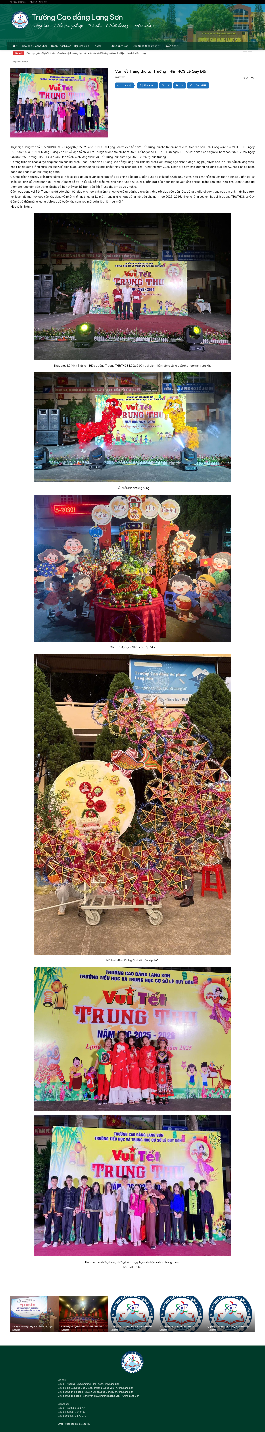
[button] (251, 46)
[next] (250, 53)
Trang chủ (15, 61)
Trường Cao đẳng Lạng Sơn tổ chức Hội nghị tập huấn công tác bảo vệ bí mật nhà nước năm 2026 (78, 53)
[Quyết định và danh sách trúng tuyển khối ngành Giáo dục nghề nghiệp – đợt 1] (230, 1314)
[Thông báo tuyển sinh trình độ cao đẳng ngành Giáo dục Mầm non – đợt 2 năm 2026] (132, 1314)
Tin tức (25, 61)
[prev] (245, 53)
